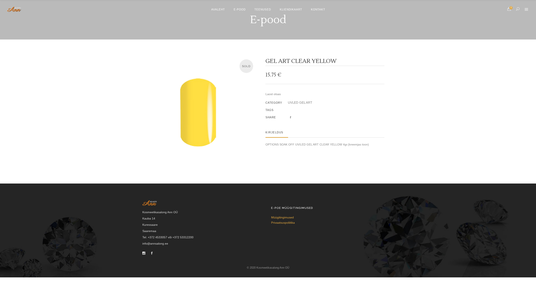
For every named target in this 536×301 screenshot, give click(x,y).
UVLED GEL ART (300, 102)
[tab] (276, 132)
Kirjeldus (274, 132)
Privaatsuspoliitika (283, 222)
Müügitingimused (282, 217)
